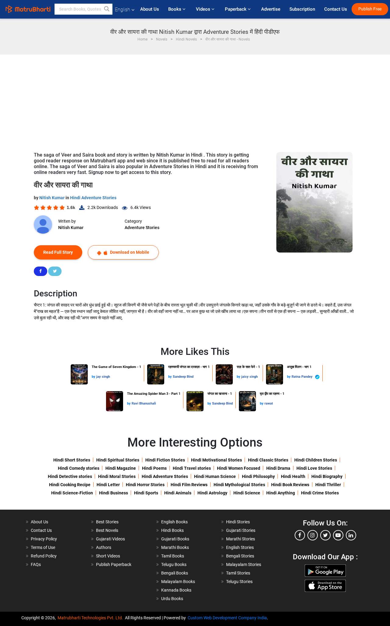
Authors (103, 547)
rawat (268, 403)
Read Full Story (58, 252)
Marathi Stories (240, 538)
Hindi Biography (326, 476)
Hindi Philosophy (258, 476)
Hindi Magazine (120, 468)
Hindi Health (293, 476)
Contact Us (335, 9)
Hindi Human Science (215, 476)
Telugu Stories (239, 581)
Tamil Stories (238, 573)
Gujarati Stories (240, 530)
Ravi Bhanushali (144, 403)
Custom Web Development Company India (227, 617)
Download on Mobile (129, 252)
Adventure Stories (142, 227)
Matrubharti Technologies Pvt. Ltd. (91, 617)
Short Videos (108, 555)
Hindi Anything (280, 492)
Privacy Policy (44, 538)
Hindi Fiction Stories (165, 460)
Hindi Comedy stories (78, 468)
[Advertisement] (195, 100)
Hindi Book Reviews (290, 484)
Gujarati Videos (110, 538)
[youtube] (338, 535)
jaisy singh (249, 377)
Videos (203, 9)
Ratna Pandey (303, 377)
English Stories (240, 547)
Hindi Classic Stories (268, 460)
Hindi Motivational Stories (216, 460)
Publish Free (369, 9)
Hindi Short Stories (71, 460)
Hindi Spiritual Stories (117, 460)
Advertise (270, 9)
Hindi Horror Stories (145, 484)
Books (175, 9)
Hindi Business (113, 492)
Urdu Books (172, 598)
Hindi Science (246, 492)
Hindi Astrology (212, 492)
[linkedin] (351, 535)
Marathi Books (175, 547)
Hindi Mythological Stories (239, 484)
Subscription (302, 9)
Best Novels (107, 530)
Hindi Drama (278, 468)
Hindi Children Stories (315, 460)
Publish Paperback (113, 564)
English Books (174, 521)
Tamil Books (172, 555)
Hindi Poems (154, 468)
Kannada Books (176, 590)
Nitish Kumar (52, 197)
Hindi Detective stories (70, 476)
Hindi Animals (177, 492)
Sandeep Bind (183, 377)
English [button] (122, 9)
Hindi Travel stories (192, 468)
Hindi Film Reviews (189, 484)
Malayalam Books (178, 581)
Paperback (236, 9)
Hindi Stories (238, 521)
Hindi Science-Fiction (72, 492)
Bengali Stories (240, 555)
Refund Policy (44, 555)
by (94, 377)
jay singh (103, 377)
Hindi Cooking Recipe (69, 484)
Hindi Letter (108, 484)
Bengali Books (174, 573)
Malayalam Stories (243, 564)
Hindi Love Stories (314, 468)
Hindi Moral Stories (117, 476)
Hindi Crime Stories (320, 492)
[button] (106, 9)
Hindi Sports (146, 492)
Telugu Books (173, 564)
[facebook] (300, 535)
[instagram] (312, 535)
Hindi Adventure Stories (93, 197)
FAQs (36, 564)
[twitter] (325, 535)
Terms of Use (43, 547)
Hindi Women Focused (238, 468)
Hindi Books (172, 530)
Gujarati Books (175, 538)
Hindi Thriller (328, 484)
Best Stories (107, 521)
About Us (149, 9)
